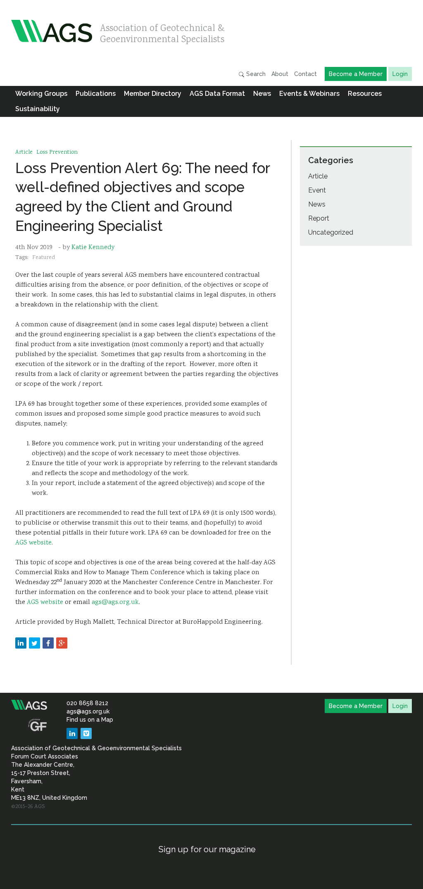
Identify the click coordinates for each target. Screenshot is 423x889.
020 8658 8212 (87, 703)
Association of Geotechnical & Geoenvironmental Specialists (162, 32)
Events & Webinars (309, 93)
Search (255, 74)
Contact (305, 74)
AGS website (33, 543)
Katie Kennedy (92, 247)
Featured (43, 258)
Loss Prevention (57, 152)
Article (24, 152)
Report (318, 218)
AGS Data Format (217, 93)
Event (317, 190)
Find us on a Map (90, 719)
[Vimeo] (86, 733)
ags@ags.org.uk (115, 602)
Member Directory (152, 93)
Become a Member (356, 74)
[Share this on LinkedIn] (20, 643)
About (279, 74)
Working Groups (41, 93)
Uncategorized (330, 232)
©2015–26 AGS (28, 807)
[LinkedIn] (72, 733)
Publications (96, 93)
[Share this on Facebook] (48, 643)
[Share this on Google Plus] (61, 643)
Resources (365, 93)
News (262, 93)
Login (400, 74)
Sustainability (37, 109)
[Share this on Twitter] (34, 643)
